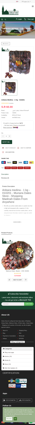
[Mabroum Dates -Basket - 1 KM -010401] (17, 253)
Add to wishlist (10, 148)
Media (7, 360)
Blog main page (9, 352)
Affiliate (5, 338)
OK (15, 418)
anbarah (27, 167)
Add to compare (25, 148)
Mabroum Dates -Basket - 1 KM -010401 (17, 271)
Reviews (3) (5, 178)
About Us (5, 330)
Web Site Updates (10, 368)
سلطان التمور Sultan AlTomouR (20, 110)
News (7, 364)
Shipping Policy (23, 330)
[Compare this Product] (9, 280)
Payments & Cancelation (9, 336)
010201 (20, 167)
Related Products (6, 233)
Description (5, 174)
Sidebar (6, 43)
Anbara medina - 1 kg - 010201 (23, 31)
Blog (4, 333)
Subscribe (28, 304)
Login (20, 19)
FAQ (20, 333)
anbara (7, 167)
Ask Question (9, 152)
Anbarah (8, 31)
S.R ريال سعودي (26, 1)
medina (14, 167)
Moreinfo (9, 418)
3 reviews (11, 103)
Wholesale (21, 336)
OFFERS (21, 338)
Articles (8, 356)
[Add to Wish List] (26, 280)
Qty (2, 133)
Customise (12, 416)
